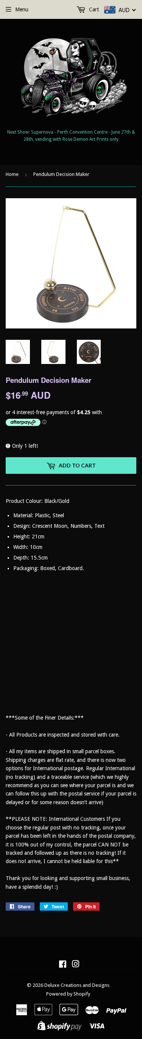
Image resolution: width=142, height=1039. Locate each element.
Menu (21, 9)
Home (12, 174)
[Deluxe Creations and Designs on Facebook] (63, 965)
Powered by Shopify (68, 994)
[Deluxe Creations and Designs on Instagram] (76, 965)
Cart (93, 9)
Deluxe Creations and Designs (76, 985)
